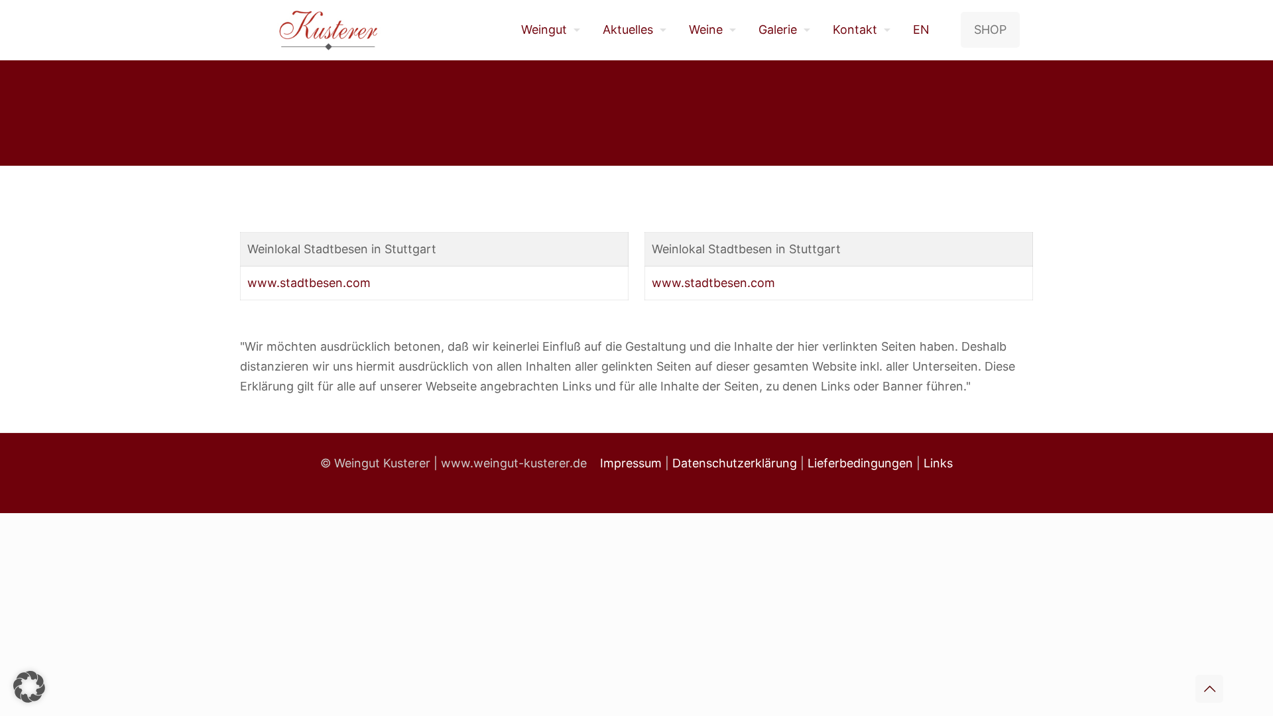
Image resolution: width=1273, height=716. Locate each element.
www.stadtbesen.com (309, 283)
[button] (29, 687)
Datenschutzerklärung (734, 463)
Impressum (631, 463)
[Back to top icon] (1209, 689)
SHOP (990, 29)
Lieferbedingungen (860, 463)
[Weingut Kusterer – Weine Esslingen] (328, 30)
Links (938, 463)
